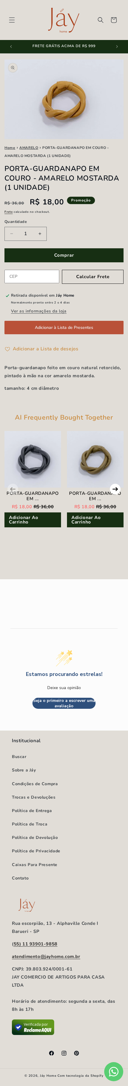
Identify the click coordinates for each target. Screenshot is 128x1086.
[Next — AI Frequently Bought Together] (115, 489)
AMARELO (28, 147)
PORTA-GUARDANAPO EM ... (33, 496)
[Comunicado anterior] (11, 46)
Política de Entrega (32, 811)
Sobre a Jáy (24, 770)
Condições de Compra (35, 784)
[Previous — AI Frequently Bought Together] (12, 489)
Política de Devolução (35, 837)
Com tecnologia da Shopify (80, 1075)
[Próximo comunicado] (117, 46)
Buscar (19, 757)
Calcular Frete (93, 277)
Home (9, 147)
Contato (20, 878)
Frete (8, 212)
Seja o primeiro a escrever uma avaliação (64, 703)
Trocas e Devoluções (33, 797)
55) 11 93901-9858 (35, 944)
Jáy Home (48, 1075)
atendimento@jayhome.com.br (46, 956)
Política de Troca (29, 824)
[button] (11, 20)
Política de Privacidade (36, 851)
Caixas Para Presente (34, 865)
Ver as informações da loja (39, 311)
